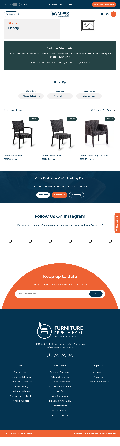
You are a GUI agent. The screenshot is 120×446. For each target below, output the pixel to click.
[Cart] (107, 14)
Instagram (74, 217)
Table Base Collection (21, 382)
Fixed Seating (21, 386)
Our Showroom (60, 396)
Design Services (60, 415)
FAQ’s (60, 391)
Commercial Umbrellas (21, 396)
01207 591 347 (65, 4)
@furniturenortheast (51, 225)
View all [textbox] (58, 96)
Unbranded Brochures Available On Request (94, 433)
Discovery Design (24, 433)
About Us (98, 377)
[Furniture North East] (60, 14)
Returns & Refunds (60, 377)
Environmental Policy (60, 386)
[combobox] (31, 96)
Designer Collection (21, 391)
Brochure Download (104, 4)
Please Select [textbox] (29, 96)
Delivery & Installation (60, 401)
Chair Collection (21, 372)
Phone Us (43, 195)
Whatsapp (76, 195)
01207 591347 (91, 54)
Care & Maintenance (99, 382)
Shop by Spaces (21, 401)
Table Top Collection (21, 377)
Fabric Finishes (60, 405)
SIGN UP (96, 294)
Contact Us (59, 195)
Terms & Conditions (60, 382)
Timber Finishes (60, 410)
